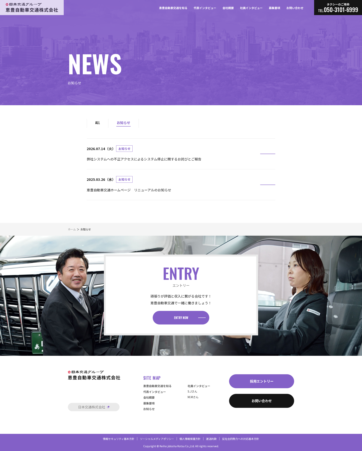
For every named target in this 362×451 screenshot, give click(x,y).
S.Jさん (192, 391)
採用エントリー (262, 381)
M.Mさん (193, 397)
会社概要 (228, 8)
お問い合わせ (294, 8)
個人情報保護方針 (190, 439)
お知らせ (123, 122)
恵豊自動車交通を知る (173, 8)
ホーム (72, 229)
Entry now (181, 317)
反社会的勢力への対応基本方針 (240, 439)
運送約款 (211, 439)
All (97, 122)
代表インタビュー (205, 8)
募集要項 (274, 8)
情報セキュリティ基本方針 (118, 439)
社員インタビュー (251, 8)
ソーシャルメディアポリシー (157, 439)
